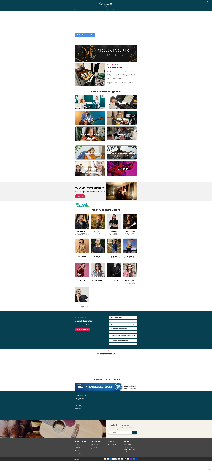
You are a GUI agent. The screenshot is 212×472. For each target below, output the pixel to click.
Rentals (115, 9)
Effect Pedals (77, 450)
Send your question (82, 329)
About (128, 9)
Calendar (135, 9)
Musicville (78, 459)
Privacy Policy (93, 445)
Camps (89, 9)
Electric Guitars (77, 445)
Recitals (102, 9)
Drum (76, 451)
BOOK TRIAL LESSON (85, 35)
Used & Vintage (77, 453)
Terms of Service (94, 447)
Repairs (122, 9)
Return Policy (93, 448)
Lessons (82, 9)
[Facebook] (111, 445)
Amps (76, 448)
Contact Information (94, 444)
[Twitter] (108, 445)
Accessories (77, 444)
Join (135, 432)
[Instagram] (113, 445)
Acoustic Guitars (77, 447)
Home (75, 9)
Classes (95, 9)
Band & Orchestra (78, 454)
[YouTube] (116, 445)
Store (108, 9)
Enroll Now (80, 196)
